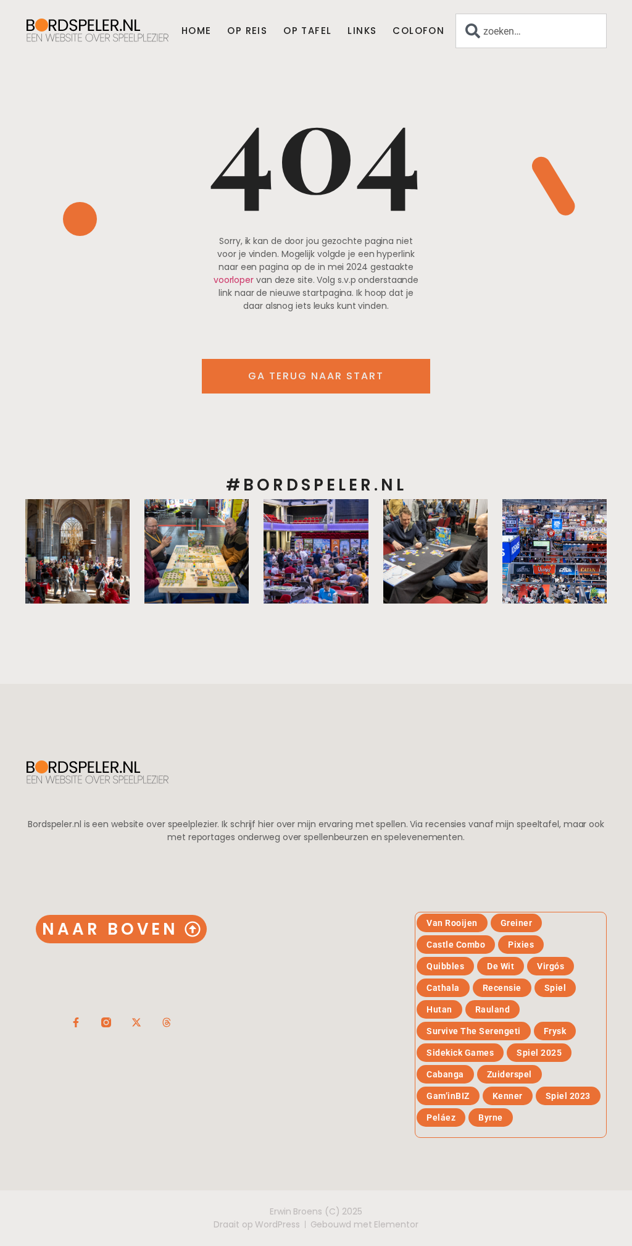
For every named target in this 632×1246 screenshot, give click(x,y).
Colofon (418, 30)
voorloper (234, 280)
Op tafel (307, 30)
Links (361, 30)
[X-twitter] (136, 1022)
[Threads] (167, 1022)
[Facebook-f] (76, 1022)
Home (196, 30)
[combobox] (531, 31)
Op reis (247, 30)
